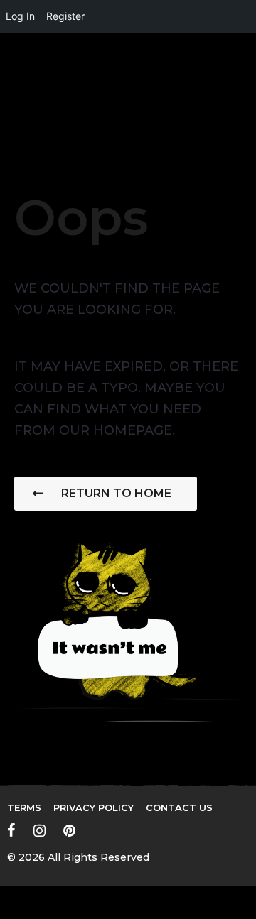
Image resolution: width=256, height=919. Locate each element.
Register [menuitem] (65, 16)
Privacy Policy (93, 807)
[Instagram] (39, 830)
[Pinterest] (69, 830)
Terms (24, 807)
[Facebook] (11, 830)
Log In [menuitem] (20, 16)
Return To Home (116, 493)
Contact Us (179, 807)
